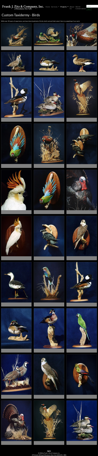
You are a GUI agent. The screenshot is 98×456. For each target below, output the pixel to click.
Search (89, 9)
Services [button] (54, 7)
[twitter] (49, 451)
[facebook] (47, 451)
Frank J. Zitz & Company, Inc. (23, 7)
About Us (72, 8)
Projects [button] (63, 7)
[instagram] (50, 451)
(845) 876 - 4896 (61, 455)
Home (48, 7)
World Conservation (80, 8)
